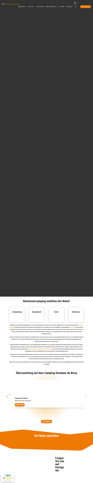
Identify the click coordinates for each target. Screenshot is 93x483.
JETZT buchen (46, 421)
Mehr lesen (19, 405)
